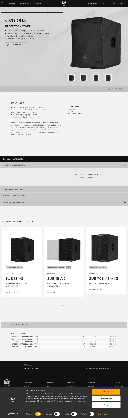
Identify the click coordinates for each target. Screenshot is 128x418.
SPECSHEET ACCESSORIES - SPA (25, 346)
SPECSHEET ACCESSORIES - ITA (24, 344)
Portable (26, 386)
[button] (63, 305)
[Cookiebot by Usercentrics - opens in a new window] (13, 414)
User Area (91, 386)
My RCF (105, 3)
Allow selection (106, 398)
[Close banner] (125, 389)
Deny (106, 405)
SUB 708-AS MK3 (103, 278)
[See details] (22, 248)
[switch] (57, 414)
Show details (102, 414)
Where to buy (18, 45)
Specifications (19, 89)
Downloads (32, 89)
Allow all (106, 392)
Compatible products (48, 89)
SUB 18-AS (14, 278)
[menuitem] (25, 3)
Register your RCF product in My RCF (99, 369)
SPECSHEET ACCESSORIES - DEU (25, 337)
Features (6, 89)
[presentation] (63, 77)
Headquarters (119, 386)
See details (10, 292)
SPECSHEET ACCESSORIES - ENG (25, 339)
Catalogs (48, 386)
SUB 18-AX (56, 278)
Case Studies (70, 386)
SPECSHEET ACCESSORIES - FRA (25, 342)
